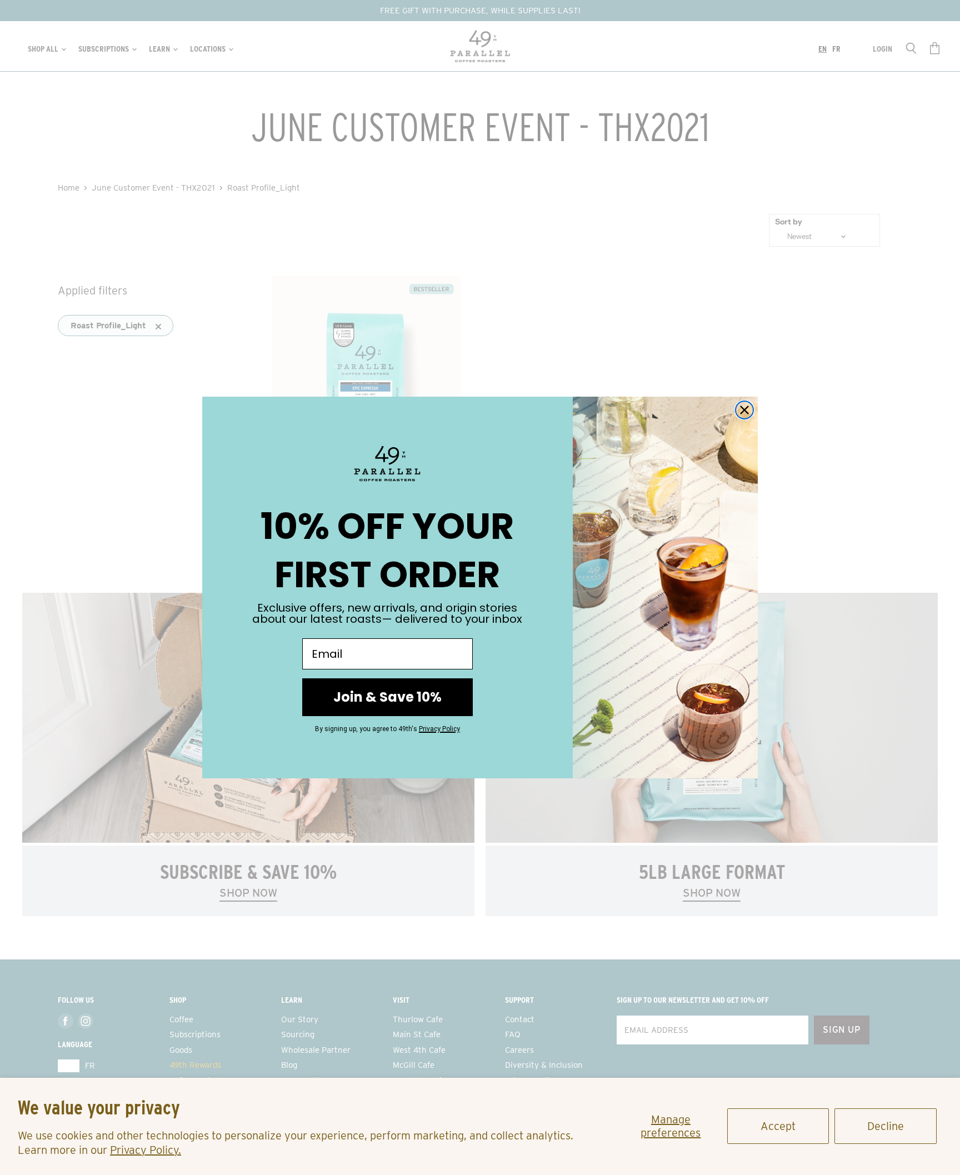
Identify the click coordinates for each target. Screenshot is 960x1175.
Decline (885, 1126)
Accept (778, 1126)
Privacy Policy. (145, 1150)
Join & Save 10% (387, 697)
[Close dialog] (744, 410)
